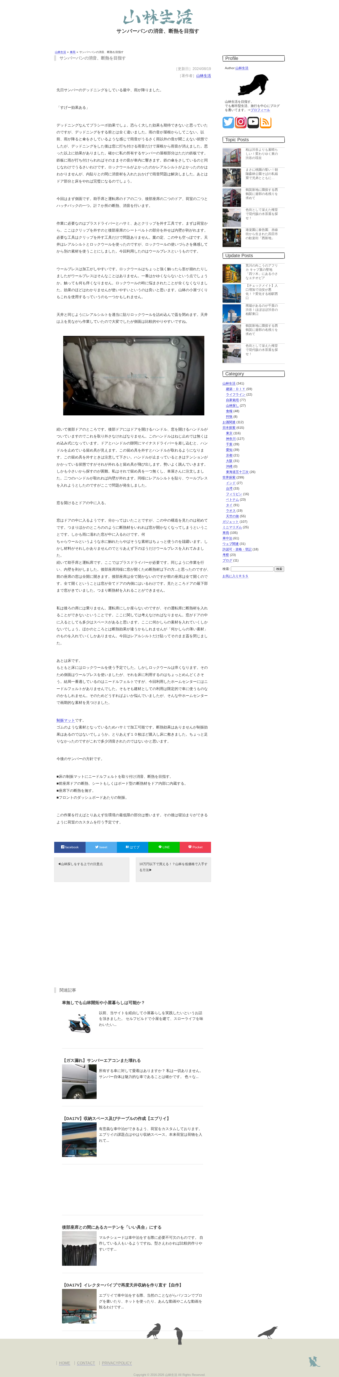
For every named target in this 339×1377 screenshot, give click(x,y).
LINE (166, 847)
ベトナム (232, 499)
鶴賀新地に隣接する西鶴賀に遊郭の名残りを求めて (262, 194)
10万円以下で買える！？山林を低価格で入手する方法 (173, 867)
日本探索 (229, 427)
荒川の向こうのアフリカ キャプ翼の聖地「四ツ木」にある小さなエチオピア (262, 272)
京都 (229, 455)
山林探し (232, 405)
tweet (102, 847)
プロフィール (260, 110)
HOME (64, 1363)
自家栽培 (232, 400)
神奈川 (231, 438)
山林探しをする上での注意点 (82, 864)
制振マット (65, 720)
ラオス (231, 510)
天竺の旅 (232, 516)
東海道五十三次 (237, 472)
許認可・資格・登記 (237, 549)
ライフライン (235, 394)
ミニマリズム (232, 527)
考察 (226, 555)
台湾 (229, 488)
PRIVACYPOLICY (117, 1363)
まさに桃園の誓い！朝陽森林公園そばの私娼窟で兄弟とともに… (262, 174)
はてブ (134, 847)
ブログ (227, 560)
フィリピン (234, 494)
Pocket (197, 847)
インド (231, 483)
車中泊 (227, 538)
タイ (229, 505)
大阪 (229, 461)
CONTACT (86, 1363)
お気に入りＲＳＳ (235, 576)
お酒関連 (229, 422)
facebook (71, 847)
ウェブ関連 (231, 544)
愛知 (229, 450)
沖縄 (229, 466)
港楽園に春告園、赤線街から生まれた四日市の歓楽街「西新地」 (262, 234)
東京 (229, 433)
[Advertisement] (132, 938)
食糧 (229, 411)
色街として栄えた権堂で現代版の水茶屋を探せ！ (262, 214)
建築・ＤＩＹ (235, 389)
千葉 (229, 444)
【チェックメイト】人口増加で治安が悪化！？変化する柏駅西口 (262, 292)
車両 (226, 532)
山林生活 (203, 76)
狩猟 (229, 416)
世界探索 (229, 477)
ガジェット (231, 521)
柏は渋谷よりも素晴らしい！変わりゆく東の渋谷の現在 (262, 154)
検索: (226, 569)
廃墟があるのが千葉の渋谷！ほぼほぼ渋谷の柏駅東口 (262, 310)
